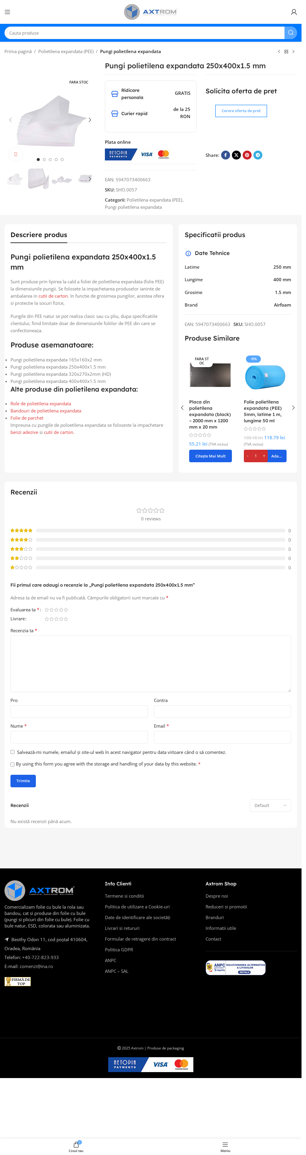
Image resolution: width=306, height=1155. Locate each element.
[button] (10, 120)
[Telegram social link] (257, 155)
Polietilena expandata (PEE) (66, 51)
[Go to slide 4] (56, 159)
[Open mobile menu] (7, 12)
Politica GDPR (119, 950)
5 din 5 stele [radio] (65, 609)
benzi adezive (24, 432)
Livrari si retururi (122, 928)
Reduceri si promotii (226, 907)
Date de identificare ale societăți (137, 917)
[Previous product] (279, 51)
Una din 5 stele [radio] (46, 609)
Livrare (17, 618)
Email (161, 726)
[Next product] (293, 51)
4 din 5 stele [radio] (61, 609)
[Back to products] (286, 51)
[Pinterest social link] (247, 155)
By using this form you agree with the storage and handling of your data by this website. (108, 764)
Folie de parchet (26, 418)
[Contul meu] (294, 12)
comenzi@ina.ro (36, 966)
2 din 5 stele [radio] (51, 609)
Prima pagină (18, 51)
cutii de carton (53, 296)
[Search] (290, 33)
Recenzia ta (23, 630)
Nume (18, 726)
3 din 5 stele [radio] (56, 609)
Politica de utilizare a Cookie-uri (137, 907)
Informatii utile (221, 928)
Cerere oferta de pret (241, 110)
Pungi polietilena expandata (130, 51)
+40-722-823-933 (40, 957)
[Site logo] (151, 11)
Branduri (215, 917)
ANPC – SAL (116, 971)
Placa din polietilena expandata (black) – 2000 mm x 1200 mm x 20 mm (210, 414)
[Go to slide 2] (44, 159)
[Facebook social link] (225, 155)
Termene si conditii (124, 896)
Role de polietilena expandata (40, 403)
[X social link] (236, 155)
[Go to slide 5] (62, 159)
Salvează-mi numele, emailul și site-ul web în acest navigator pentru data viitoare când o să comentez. (121, 752)
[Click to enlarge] (15, 154)
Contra (161, 700)
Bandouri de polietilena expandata (45, 411)
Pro (14, 700)
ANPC (110, 960)
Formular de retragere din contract (140, 939)
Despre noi (217, 896)
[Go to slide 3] (50, 159)
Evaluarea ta (24, 610)
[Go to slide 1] (38, 159)
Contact (213, 939)
